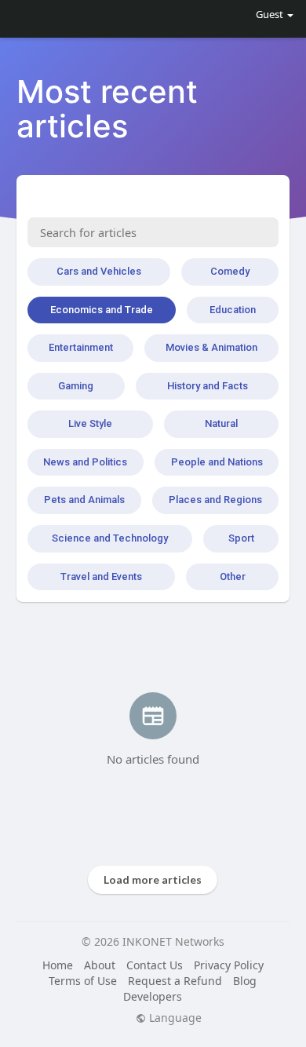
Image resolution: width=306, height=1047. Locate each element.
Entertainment (81, 347)
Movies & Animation (211, 347)
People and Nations (217, 462)
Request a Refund (175, 980)
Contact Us (154, 965)
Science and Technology (110, 538)
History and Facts (207, 386)
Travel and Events (101, 576)
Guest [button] (269, 14)
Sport (241, 538)
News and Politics (85, 462)
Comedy (230, 271)
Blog (245, 980)
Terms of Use (83, 980)
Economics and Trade (101, 310)
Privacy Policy (229, 965)
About (99, 965)
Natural (221, 423)
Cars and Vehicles (98, 271)
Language (174, 1017)
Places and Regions (215, 499)
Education (232, 310)
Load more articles (153, 879)
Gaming (75, 386)
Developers (152, 996)
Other (233, 576)
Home (57, 965)
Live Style (90, 423)
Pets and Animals (84, 499)
